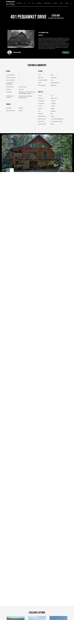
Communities (19, 3)
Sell (29, 3)
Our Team (55, 3)
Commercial (39, 3)
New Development (47, 3)
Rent (33, 3)
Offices (61, 3)
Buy (24, 3)
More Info (67, 3)
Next (12, 170)
